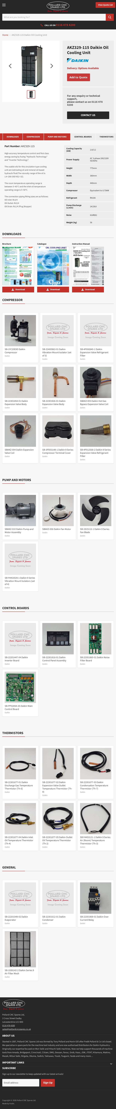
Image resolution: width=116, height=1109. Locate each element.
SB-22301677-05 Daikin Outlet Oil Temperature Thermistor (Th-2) (57, 840)
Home (5, 35)
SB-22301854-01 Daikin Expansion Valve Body (16, 402)
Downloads (13, 136)
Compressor (33, 136)
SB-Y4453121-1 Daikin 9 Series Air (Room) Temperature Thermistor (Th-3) (95, 840)
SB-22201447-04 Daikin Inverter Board (16, 659)
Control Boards (83, 136)
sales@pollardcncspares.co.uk (16, 1029)
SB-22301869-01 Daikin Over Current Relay (94, 918)
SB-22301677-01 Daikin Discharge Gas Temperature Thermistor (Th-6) (19, 785)
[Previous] (11, 66)
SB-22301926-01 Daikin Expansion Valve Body (54, 402)
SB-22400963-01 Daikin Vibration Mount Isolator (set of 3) (56, 352)
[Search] (110, 17)
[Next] (51, 66)
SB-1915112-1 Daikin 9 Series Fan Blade (94, 530)
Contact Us (88, 115)
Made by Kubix (8, 1103)
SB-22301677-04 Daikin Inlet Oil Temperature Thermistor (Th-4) (19, 840)
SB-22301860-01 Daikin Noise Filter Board (95, 659)
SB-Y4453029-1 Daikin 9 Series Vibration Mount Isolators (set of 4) (20, 581)
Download (20, 289)
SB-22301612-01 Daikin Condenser (54, 918)
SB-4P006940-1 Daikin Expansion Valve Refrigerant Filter (94, 352)
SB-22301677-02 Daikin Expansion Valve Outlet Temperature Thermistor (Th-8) (57, 787)
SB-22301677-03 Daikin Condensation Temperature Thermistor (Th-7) (94, 785)
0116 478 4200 (8, 1025)
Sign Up (47, 1083)
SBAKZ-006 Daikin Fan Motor (56, 529)
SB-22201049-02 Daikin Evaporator (16, 918)
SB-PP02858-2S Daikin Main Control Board (19, 707)
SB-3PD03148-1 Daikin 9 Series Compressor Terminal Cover (57, 451)
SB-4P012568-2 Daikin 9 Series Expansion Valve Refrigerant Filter (95, 453)
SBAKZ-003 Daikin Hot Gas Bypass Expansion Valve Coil (94, 402)
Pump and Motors (57, 136)
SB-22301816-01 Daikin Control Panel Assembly (54, 659)
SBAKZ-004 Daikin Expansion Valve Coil (19, 451)
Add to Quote (78, 77)
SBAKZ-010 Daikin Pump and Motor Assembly (19, 530)
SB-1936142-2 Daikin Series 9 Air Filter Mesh (19, 972)
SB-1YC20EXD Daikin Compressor (15, 351)
